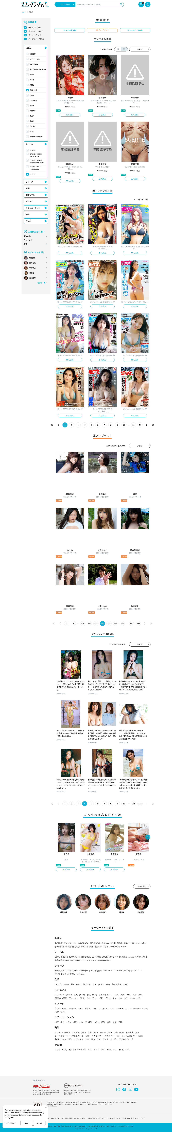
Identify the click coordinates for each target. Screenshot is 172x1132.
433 (109, 624)
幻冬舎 (32, 80)
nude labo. (80, 974)
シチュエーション (33, 208)
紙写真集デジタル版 (63, 971)
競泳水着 (90, 984)
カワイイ (124, 1008)
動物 (112, 1049)
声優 (119, 1032)
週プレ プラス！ (34, 35)
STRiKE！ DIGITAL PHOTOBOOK (36, 155)
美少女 (61, 1008)
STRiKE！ (33, 150)
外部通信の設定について (97, 1118)
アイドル (79, 1032)
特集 (25, 244)
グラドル (63, 1032)
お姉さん (76, 1008)
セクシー (141, 1008)
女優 (93, 1032)
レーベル (29, 144)
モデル (106, 1032)
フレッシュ (77, 998)
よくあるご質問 (114, 1118)
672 (140, 804)
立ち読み (70, 115)
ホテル (100, 1022)
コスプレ (62, 984)
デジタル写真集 (34, 28)
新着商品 (27, 236)
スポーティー (95, 998)
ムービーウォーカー (36, 136)
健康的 (61, 998)
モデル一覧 (41, 283)
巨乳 (80, 995)
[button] (147, 837)
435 (122, 624)
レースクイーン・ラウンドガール (73, 1036)
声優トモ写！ (60, 974)
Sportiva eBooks (104, 960)
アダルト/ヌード (126, 1039)
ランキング (28, 240)
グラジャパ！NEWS (36, 39)
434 (115, 624)
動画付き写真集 (95, 971)
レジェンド (82, 1039)
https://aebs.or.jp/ (52, 1106)
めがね (104, 984)
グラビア (33, 174)
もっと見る (141, 886)
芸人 (96, 1039)
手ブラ (61, 1049)
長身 (138, 995)
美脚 (126, 995)
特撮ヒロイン (64, 1039)
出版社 (28, 48)
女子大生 (133, 1032)
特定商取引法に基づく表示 (75, 1118)
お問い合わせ (127, 1118)
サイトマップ (140, 1118)
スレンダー (64, 995)
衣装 (28, 188)
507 (131, 624)
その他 (28, 221)
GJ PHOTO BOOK (100, 957)
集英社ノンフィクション (85, 960)
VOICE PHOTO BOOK (112, 971)
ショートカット (109, 995)
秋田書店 (33, 54)
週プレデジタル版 (35, 31)
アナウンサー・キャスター (106, 1036)
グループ (86, 1022)
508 (138, 624)
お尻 (92, 995)
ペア (60, 1022)
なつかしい (107, 1008)
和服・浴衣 (120, 984)
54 (140, 425)
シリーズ (29, 182)
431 (95, 624)
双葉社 (32, 131)
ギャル (135, 998)
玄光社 (32, 74)
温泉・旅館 (115, 1022)
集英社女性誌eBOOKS (64, 960)
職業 (28, 215)
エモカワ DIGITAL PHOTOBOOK (35, 168)
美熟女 (91, 1008)
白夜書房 (33, 126)
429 (82, 624)
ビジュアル (30, 195)
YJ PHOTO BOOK (83, 957)
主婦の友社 (33, 90)
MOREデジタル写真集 (118, 957)
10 (124, 425)
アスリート (110, 1039)
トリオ (72, 1022)
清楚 (60, 1012)
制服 (76, 984)
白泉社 (32, 121)
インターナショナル (116, 998)
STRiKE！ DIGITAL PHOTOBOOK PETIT (37, 162)
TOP (23, 12)
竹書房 (32, 105)
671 (133, 804)
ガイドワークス (35, 59)
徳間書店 (33, 110)
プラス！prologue (80, 971)
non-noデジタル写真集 (138, 957)
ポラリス (71, 974)
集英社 (32, 85)
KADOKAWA (34, 64)
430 (89, 624)
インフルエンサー (133, 1036)
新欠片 (32, 116)
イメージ (29, 201)
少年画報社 (33, 100)
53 (133, 425)
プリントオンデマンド (132, 971)
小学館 (32, 95)
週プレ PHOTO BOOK (64, 957)
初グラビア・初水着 (80, 1049)
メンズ (99, 1049)
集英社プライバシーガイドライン (50, 1118)
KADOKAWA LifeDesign (38, 69)
